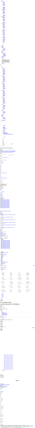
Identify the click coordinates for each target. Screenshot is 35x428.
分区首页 (4, 2)
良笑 (0, 167)
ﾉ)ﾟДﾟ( (11, 289)
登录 (2, 57)
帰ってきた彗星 (2, 235)
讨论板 (2, 46)
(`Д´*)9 (11, 281)
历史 (2, 51)
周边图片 (4, 127)
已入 (5, 185)
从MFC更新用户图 (5, 133)
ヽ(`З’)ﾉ (19, 282)
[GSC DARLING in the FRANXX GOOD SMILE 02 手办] (7, 219)
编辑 (2, 126)
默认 (1, 265)
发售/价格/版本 (5, 128)
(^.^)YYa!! (28, 279)
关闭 (32, 327)
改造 (3, 107)
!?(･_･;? (11, 290)
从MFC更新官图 (5, 132)
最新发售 (4, 4)
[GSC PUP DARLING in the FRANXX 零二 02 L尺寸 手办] (7, 214)
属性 (0, 308)
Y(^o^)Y (19, 277)
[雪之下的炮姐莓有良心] (4, 254)
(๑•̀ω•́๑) (3, 274)
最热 (5, 265)
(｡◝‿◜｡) (19, 273)
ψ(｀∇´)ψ (11, 274)
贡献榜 (2, 45)
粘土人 (1, 170)
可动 (8, 157)
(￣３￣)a (28, 274)
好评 (3, 35)
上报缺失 (4, 8)
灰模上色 (4, 40)
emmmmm (1, 233)
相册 (3, 3)
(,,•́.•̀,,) (19, 274)
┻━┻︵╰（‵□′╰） (29, 283)
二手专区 (4, 53)
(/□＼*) (19, 285)
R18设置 (1, 309)
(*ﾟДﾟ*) (3, 289)
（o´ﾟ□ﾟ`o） (3, 287)
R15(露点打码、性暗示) (4, 313)
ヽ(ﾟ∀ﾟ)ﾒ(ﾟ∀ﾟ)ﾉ (4, 279)
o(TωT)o (3, 285)
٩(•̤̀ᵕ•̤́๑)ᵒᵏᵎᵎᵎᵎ (11, 275)
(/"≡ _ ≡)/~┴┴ (11, 283)
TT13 (1, 231)
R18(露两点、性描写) (4, 314)
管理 (2, 131)
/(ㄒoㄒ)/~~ (3, 286)
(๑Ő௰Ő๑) (19, 275)
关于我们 (1, 384)
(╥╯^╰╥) (28, 285)
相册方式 (18, 304)
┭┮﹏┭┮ (28, 286)
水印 (0, 306)
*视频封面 (1, 324)
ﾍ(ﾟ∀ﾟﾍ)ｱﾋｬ (19, 279)
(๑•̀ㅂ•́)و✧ (11, 279)
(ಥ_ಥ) (27, 287)
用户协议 (6, 384)
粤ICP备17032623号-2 (23, 427)
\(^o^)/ (11, 277)
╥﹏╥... (19, 286)
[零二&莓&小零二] (3, 263)
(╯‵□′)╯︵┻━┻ (20, 283)
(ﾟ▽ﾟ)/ (11, 278)
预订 (4, 185)
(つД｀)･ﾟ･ (19, 287)
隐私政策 (8, 384)
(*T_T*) (11, 285)
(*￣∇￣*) (3, 275)
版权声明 (4, 384)
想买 (2, 185)
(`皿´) (3, 282)
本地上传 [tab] (3, 318)
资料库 (4, 25)
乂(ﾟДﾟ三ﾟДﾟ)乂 (29, 289)
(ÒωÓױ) (27, 275)
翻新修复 (4, 41)
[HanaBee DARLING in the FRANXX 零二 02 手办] (6, 227)
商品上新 (4, 117)
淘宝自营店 (4, 54)
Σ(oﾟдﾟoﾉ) (3, 290)
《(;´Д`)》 (19, 290)
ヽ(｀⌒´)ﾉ (19, 281)
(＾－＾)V (28, 277)
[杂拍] (2, 253)
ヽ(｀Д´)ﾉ (11, 282)
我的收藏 (4, 22)
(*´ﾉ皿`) (28, 281)
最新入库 (4, 20)
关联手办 (4, 130)
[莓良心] (2, 257)
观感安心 (6, 157)
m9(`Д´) (3, 281)
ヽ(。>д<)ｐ (11, 287)
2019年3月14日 (2, 162)
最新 (3, 265)
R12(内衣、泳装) (4, 312)
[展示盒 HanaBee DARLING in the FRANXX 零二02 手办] (7, 222)
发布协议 (1, 385)
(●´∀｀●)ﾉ (3, 277)
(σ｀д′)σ (3, 283)
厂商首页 (4, 48)
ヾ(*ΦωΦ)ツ (28, 273)
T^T (10, 286)
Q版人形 (3, 157)
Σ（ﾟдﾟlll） (28, 290)
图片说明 (1, 316)
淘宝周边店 (4, 55)
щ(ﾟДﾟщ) (19, 289)
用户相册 (3, 124)
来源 (0, 305)
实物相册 (4, 125)
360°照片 (3, 47)
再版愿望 (4, 7)
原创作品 (4, 39)
